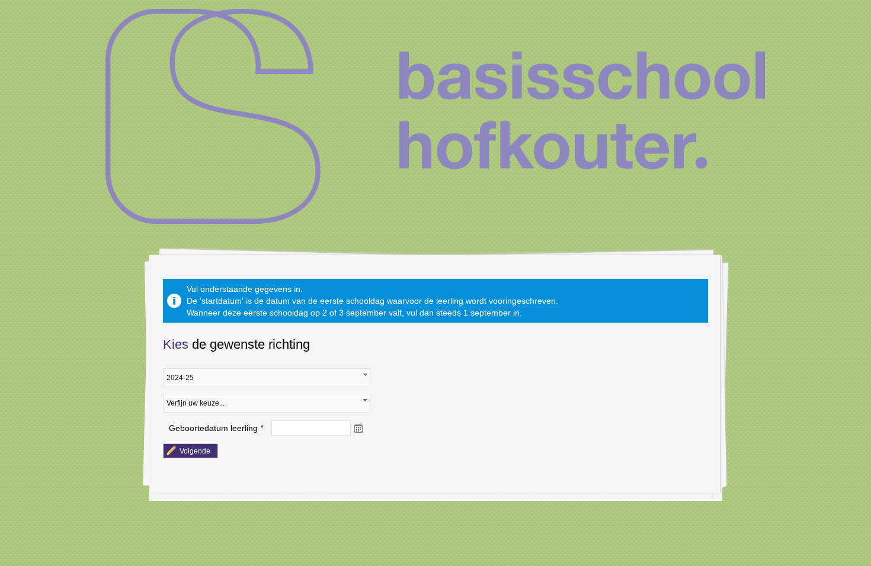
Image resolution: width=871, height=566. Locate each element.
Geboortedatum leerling (213, 428)
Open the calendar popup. (358, 428)
